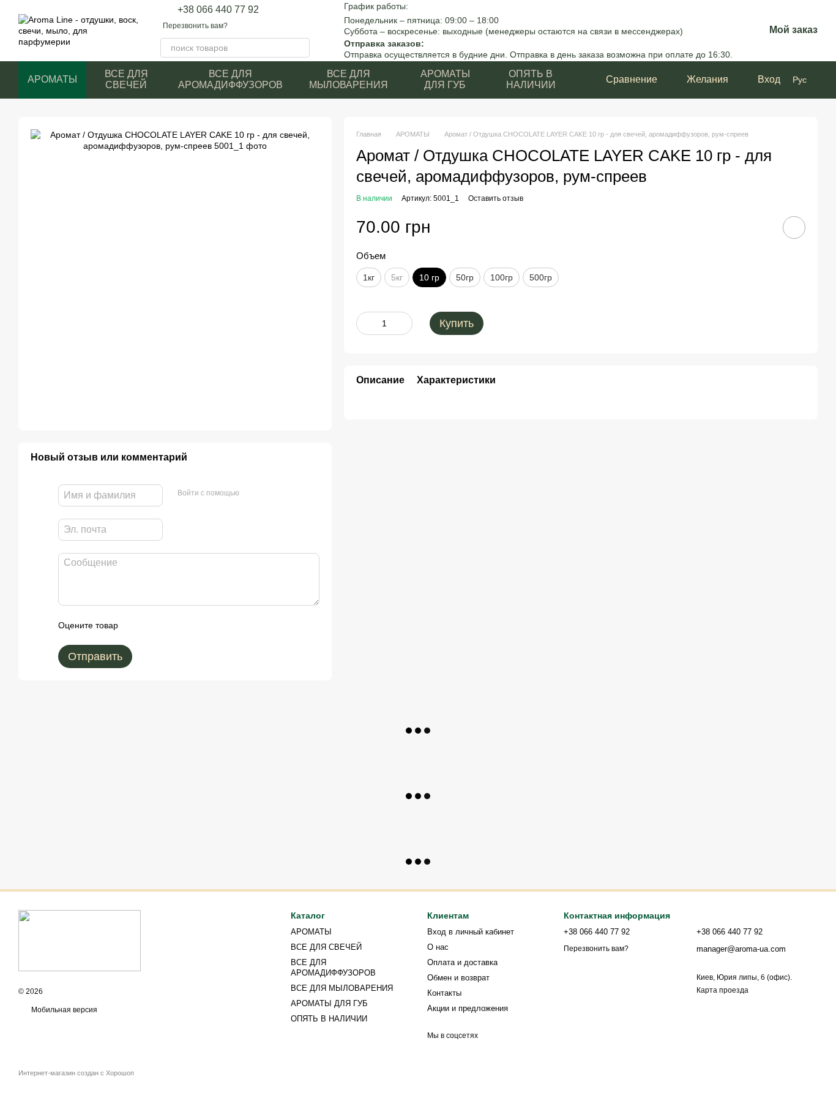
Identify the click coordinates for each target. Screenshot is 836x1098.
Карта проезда (722, 990)
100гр (501, 277)
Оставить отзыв (495, 198)
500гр (540, 277)
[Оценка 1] (138, 625)
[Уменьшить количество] (365, 323)
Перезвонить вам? (195, 25)
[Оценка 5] (216, 625)
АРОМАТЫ (52, 79)
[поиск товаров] (300, 48)
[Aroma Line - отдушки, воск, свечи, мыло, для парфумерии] (79, 940)
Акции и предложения (467, 1008)
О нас (438, 947)
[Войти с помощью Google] (272, 493)
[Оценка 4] (197, 625)
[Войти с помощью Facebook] (252, 493)
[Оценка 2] (158, 625)
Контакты (444, 993)
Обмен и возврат (458, 977)
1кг (369, 277)
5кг (397, 277)
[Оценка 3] (177, 625)
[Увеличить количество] (403, 323)
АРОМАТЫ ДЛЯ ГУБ (445, 79)
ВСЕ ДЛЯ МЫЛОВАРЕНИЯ (348, 79)
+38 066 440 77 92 (218, 10)
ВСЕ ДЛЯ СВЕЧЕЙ (126, 79)
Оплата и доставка (462, 962)
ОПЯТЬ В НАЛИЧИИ (531, 79)
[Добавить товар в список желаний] (794, 227)
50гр (465, 277)
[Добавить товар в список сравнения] (759, 227)
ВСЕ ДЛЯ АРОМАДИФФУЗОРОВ (230, 79)
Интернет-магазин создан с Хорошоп (76, 1073)
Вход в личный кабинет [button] (470, 931)
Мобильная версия (63, 1010)
